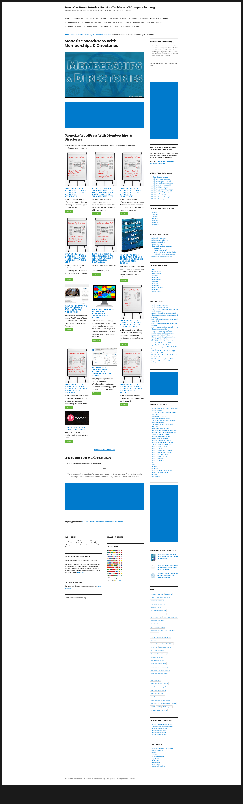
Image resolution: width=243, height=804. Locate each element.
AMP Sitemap (155, 476)
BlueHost (154, 212)
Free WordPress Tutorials (158, 614)
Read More (69, 211)
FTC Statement (155, 758)
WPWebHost (155, 224)
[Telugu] (116, 573)
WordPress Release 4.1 (157, 697)
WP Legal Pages (156, 248)
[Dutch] (116, 554)
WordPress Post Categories (159, 687)
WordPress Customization (91, 22)
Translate (119, 580)
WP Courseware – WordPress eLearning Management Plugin (103, 313)
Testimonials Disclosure (158, 766)
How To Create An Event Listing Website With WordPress (76, 309)
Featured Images (156, 607)
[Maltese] (119, 565)
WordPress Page (156, 680)
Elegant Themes (156, 274)
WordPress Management (113, 22)
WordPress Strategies (73, 26)
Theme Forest (155, 289)
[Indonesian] (112, 561)
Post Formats (155, 634)
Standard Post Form (157, 653)
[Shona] (117, 569)
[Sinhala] (108, 571)
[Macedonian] (112, 565)
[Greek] (121, 556)
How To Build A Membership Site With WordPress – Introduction (131, 324)
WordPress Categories (157, 660)
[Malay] (117, 565)
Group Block (155, 321)
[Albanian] (110, 550)
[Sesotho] (119, 569)
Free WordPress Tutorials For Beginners (163, 430)
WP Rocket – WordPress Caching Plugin (163, 252)
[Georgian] (117, 556)
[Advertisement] (105, 115)
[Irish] (114, 561)
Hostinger (154, 216)
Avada (153, 270)
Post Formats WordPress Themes (161, 637)
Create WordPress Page (158, 604)
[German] (119, 556)
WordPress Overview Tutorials (160, 179)
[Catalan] (114, 552)
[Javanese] (119, 561)
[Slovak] (110, 571)
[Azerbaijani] (117, 550)
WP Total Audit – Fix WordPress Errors (163, 254)
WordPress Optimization (135, 22)
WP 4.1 (153, 707)
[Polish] (121, 567)
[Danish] (114, 554)
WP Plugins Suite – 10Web (159, 250)
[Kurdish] (114, 563)
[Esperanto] (119, 554)
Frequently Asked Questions (159, 472)
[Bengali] (108, 552)
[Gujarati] (108, 559)
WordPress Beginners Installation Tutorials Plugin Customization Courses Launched (167, 567)
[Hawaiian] (114, 559)
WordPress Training (157, 199)
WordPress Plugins (72, 22)
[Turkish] (119, 573)
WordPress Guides (90, 26)
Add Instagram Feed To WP (159, 240)
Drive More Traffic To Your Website (162, 726)
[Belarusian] (121, 550)
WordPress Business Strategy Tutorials (163, 197)
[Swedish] (110, 573)
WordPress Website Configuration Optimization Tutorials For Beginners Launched (167, 575)
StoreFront (154, 283)
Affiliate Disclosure (157, 750)
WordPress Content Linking (159, 667)
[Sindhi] (121, 569)
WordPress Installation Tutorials (161, 181)
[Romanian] (112, 569)
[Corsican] (108, 554)
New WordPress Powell (158, 627)
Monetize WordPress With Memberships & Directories (102, 522)
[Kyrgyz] (116, 563)
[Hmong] (119, 559)
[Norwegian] (116, 567)
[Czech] (112, 554)
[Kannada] (121, 561)
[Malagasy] (114, 565)
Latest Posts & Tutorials (109, 26)
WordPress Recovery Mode (159, 305)
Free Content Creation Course (160, 428)
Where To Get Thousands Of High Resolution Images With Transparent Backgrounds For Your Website (162, 333)
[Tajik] (112, 573)
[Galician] (116, 556)
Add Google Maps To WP (158, 238)
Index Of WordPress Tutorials (160, 434)
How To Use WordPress (159, 18)
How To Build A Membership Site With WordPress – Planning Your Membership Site (103, 192)
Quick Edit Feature (165, 647)
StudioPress (155, 285)
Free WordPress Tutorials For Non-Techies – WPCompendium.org (110, 7)
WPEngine (154, 220)
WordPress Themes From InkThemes (76, 428)
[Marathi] (108, 567)
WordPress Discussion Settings (160, 670)
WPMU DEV (155, 222)
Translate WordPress (157, 657)
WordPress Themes (157, 448)
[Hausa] (112, 559)
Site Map (154, 474)
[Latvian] (121, 563)
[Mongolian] (110, 567)
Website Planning (81, 18)
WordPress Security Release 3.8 (160, 700)
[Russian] (114, 569)
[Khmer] (110, 563)
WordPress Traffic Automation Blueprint (163, 432)
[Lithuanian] (108, 565)
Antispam (154, 752)
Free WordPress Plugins (158, 730)
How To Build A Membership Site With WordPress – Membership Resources (103, 258)
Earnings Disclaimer (157, 756)
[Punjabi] (110, 569)
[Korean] (112, 563)
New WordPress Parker (158, 624)
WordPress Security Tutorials (160, 195)
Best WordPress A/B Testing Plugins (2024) (164, 319)
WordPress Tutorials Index (130, 26)
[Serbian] (116, 569)
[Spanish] (119, 571)
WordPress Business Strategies (82, 35)
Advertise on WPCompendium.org (161, 725)
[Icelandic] (108, 561)
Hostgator (154, 214)
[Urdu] (108, 575)
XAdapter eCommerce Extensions (161, 256)
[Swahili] (108, 573)
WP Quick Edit (155, 710)
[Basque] (119, 550)
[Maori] (121, 565)
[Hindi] (117, 559)
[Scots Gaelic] (116, 571)
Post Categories (169, 630)
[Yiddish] (117, 575)
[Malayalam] (116, 565)
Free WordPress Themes (158, 732)
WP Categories (167, 707)
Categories (168, 594)
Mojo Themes (155, 277)
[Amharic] (112, 550)
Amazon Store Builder (158, 242)
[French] (112, 556)
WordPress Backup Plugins (159, 307)
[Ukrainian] (121, 573)
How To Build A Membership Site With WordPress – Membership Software (76, 192)
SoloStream (155, 281)
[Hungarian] (121, 559)
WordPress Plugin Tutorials (159, 187)
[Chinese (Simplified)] (119, 552)
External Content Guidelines (159, 728)
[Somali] (117, 571)
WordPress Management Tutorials (161, 191)
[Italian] (116, 561)
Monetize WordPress (104, 35)
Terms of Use (155, 764)
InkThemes (155, 275)
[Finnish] (110, 556)
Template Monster (157, 287)
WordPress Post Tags (157, 693)
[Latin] (119, 563)
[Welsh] (114, 575)
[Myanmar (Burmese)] (112, 567)
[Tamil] (114, 573)
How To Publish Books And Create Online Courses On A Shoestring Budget (131, 259)
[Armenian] (116, 550)
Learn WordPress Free (170, 617)
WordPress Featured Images (159, 673)
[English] (117, 554)
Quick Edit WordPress (157, 650)
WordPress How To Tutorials (159, 677)
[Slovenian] (112, 571)
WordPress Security (154, 22)
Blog (152, 462)
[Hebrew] (116, 559)
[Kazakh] (108, 563)
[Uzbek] (110, 575)
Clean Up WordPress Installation (160, 597)
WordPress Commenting (158, 663)
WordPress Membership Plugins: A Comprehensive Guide (102, 371)
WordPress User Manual (158, 734)
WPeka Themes (156, 291)
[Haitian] (110, 559)
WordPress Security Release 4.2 (160, 703)
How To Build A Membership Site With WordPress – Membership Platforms (131, 192)
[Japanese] (117, 561)
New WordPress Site (157, 630)
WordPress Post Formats (158, 690)
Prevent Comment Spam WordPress (162, 644)
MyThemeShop (156, 279)
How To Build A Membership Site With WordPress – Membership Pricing (131, 388)
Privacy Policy (155, 762)
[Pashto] (117, 567)
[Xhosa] (116, 575)
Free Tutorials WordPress (158, 610)
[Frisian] (114, 556)
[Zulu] (121, 575)
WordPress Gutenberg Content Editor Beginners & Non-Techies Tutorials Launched (162, 361)
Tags (166, 653)
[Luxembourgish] (110, 565)
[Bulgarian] (112, 552)
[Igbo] (110, 561)
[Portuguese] (108, 569)
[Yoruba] (119, 575)
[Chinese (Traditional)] (121, 552)
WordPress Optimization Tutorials (161, 193)
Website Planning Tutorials (159, 177)
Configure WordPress (157, 600)
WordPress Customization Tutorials (162, 189)
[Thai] (117, 573)
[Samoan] (114, 571)
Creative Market (156, 272)
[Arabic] (114, 550)
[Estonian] (121, 554)
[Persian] (119, 567)
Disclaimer (154, 754)
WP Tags (164, 710)
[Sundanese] (121, 571)
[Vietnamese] (112, 575)
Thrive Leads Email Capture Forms (161, 246)
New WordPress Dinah (157, 620)
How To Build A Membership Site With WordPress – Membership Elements (76, 388)
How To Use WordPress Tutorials (161, 444)
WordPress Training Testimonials (161, 470)
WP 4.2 (159, 707)
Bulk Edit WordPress (157, 594)
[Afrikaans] (108, 550)
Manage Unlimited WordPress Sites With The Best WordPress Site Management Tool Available (164, 315)
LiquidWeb (154, 218)
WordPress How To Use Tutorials (161, 185)
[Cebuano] (116, 552)
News (153, 464)
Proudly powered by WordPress (125, 779)
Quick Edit (154, 647)
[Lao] (117, 563)
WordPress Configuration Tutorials (162, 183)
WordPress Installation (117, 18)
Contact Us (154, 468)
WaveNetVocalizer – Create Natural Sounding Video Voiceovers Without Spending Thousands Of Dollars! (162, 343)
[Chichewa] (117, 552)
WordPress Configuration (138, 18)
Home (67, 18)
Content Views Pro (157, 244)
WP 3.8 (174, 703)
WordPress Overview (98, 18)
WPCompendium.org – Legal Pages (162, 748)
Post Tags (153, 640)
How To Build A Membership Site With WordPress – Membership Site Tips (76, 258)
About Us (154, 466)
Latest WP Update (156, 617)
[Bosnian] (110, 552)
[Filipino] (108, 556)
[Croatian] (110, 554)
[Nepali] (114, 567)
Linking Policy (155, 760)
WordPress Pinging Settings (159, 683)
